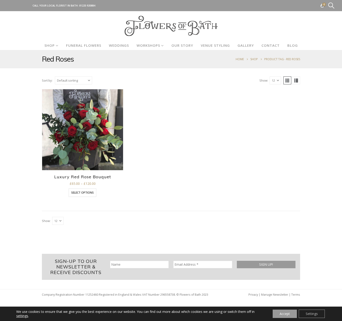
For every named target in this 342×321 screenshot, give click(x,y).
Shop (49, 45)
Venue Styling (215, 45)
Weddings (119, 45)
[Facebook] (10, 5)
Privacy (253, 295)
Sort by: (47, 80)
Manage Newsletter (274, 295)
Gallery (246, 45)
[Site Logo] (171, 26)
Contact (271, 45)
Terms (295, 295)
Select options (82, 193)
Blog (292, 45)
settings (22, 316)
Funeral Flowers (83, 45)
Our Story (182, 45)
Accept (285, 313)
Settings (312, 313)
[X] (18, 5)
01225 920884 (87, 5)
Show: (263, 80)
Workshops (148, 45)
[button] (331, 6)
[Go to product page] (82, 129)
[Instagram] (26, 5)
